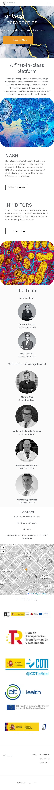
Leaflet (31, 594)
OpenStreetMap (41, 594)
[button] (49, 3)
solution (44, 754)
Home (34, 754)
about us (44, 758)
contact (45, 762)
